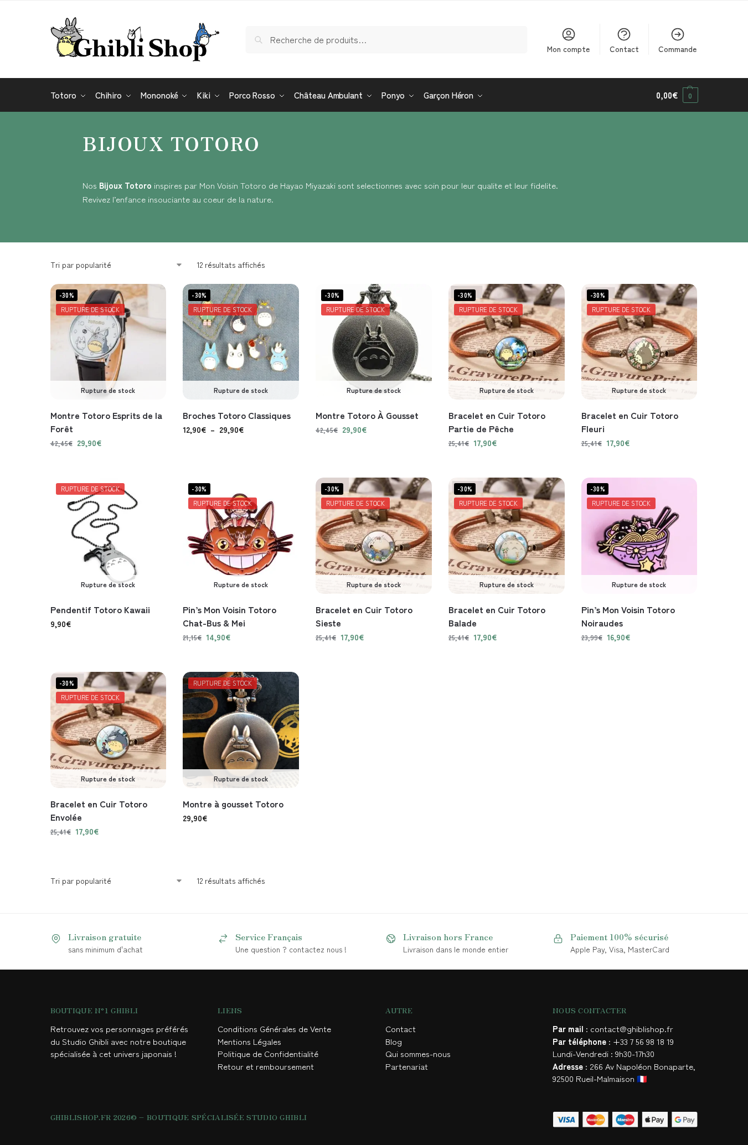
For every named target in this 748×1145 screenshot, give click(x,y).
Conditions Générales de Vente (277, 1028)
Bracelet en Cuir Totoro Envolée (98, 810)
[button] (677, 95)
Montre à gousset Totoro (233, 803)
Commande (677, 48)
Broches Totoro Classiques (237, 415)
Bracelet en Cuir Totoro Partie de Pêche (496, 421)
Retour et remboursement (266, 1066)
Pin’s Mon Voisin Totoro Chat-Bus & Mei (229, 616)
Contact (624, 48)
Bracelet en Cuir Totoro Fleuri (629, 421)
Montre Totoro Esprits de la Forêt (106, 421)
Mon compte (568, 48)
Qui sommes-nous (419, 1053)
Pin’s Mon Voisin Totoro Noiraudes (628, 616)
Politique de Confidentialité (268, 1053)
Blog (393, 1041)
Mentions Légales (250, 1041)
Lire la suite (506, 466)
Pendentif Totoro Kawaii (100, 609)
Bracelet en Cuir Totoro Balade (496, 616)
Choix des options (108, 466)
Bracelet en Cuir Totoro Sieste (364, 616)
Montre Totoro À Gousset (367, 415)
